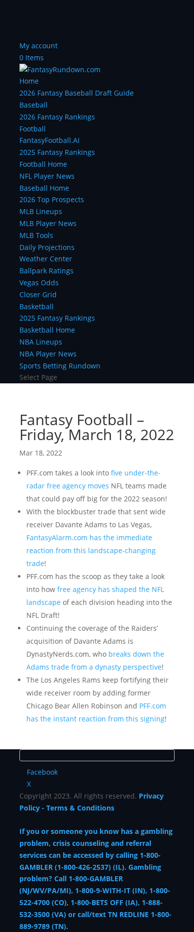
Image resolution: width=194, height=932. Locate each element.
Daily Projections (47, 247)
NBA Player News (48, 353)
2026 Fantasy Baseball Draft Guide (76, 93)
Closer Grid (38, 294)
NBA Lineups (40, 342)
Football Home (43, 164)
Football (32, 128)
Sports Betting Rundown (59, 365)
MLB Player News (48, 223)
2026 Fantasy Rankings (57, 116)
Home (29, 81)
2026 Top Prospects (51, 199)
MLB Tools (36, 235)
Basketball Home (47, 330)
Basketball (36, 306)
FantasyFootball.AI (49, 140)
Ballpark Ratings (46, 270)
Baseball (33, 105)
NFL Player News (47, 176)
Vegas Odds (39, 282)
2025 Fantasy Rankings (57, 152)
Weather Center (45, 258)
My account (38, 45)
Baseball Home (44, 188)
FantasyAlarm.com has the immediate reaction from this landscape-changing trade (91, 550)
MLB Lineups (40, 211)
